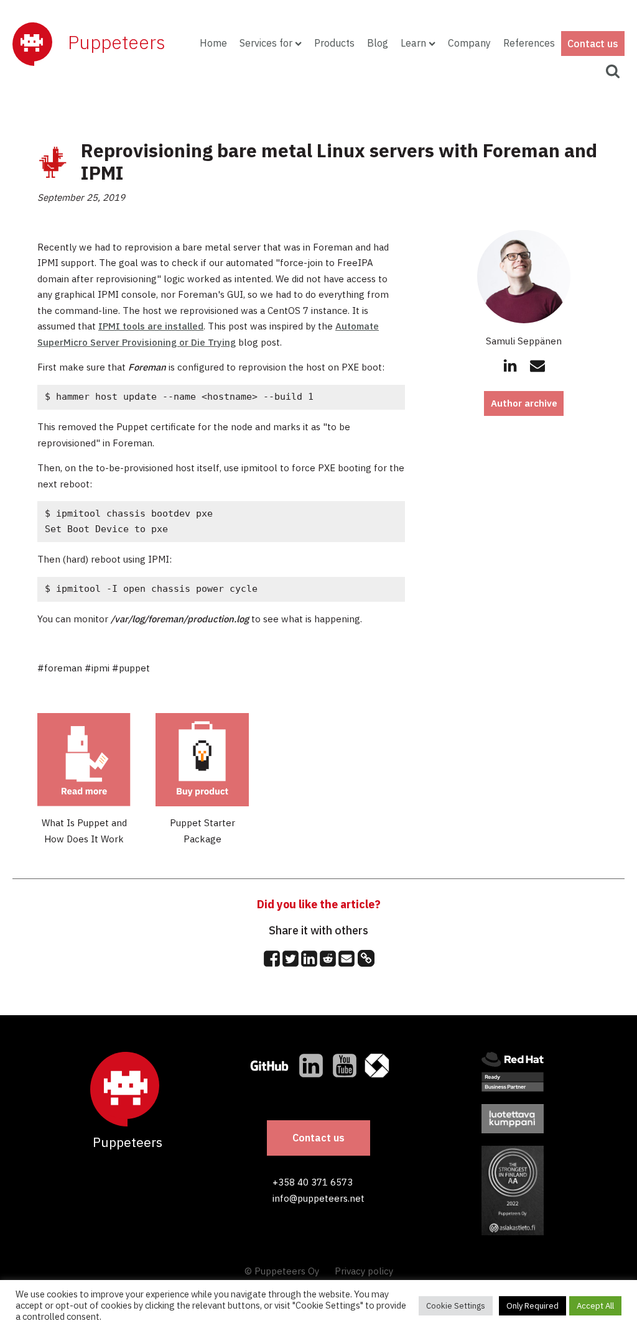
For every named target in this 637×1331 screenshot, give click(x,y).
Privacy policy (364, 1271)
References (529, 43)
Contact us (592, 43)
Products (334, 43)
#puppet (131, 668)
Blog (377, 43)
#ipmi (97, 668)
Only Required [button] (532, 1306)
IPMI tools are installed (150, 326)
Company (469, 43)
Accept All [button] (595, 1306)
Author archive (524, 403)
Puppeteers (116, 42)
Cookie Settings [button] (455, 1306)
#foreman (59, 668)
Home (213, 43)
